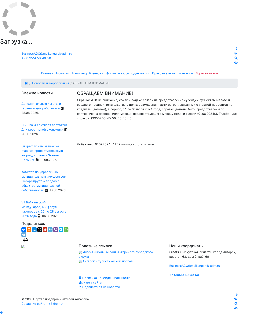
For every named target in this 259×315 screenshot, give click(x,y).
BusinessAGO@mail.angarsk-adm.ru (46, 53)
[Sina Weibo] (45, 229)
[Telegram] (23, 234)
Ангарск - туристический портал (108, 261)
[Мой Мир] (34, 229)
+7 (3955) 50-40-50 (36, 58)
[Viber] (55, 229)
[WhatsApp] (66, 229)
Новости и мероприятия (50, 83)
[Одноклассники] (29, 229)
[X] (39, 229)
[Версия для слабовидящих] (236, 63)
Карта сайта (92, 282)
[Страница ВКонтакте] (236, 53)
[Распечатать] (25, 240)
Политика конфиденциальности (105, 278)
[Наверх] (1, 313)
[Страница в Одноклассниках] (237, 49)
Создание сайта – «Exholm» (42, 304)
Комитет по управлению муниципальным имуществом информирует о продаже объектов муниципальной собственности (43, 181)
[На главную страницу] (129, 57)
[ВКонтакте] (23, 229)
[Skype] (61, 229)
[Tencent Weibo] (50, 229)
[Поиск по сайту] (236, 58)
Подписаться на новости (100, 287)
